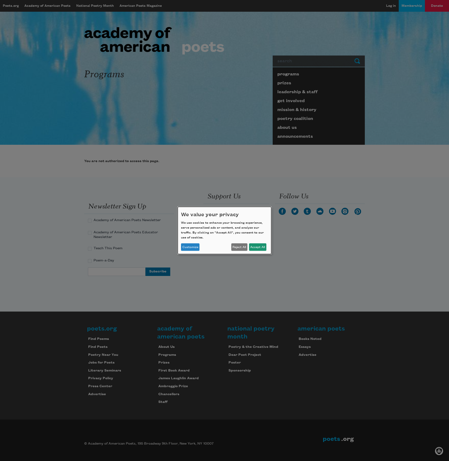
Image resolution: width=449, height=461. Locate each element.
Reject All (239, 247)
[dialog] (224, 230)
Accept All (257, 247)
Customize (190, 247)
